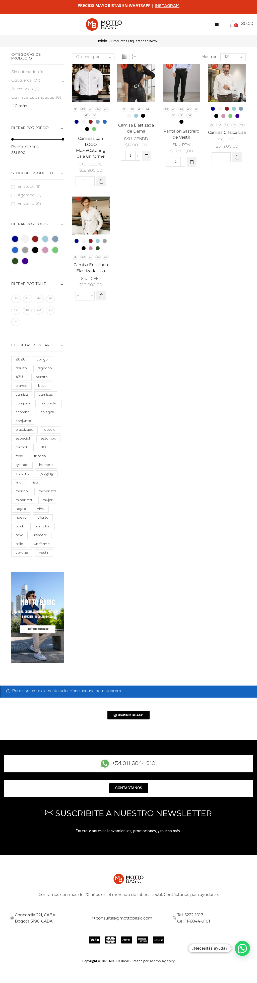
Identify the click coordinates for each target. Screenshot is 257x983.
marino (22, 491)
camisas (46, 395)
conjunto (23, 421)
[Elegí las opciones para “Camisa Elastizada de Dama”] (146, 156)
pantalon (42, 526)
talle (19, 544)
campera (23, 403)
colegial (47, 412)
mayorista (47, 491)
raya (19, 535)
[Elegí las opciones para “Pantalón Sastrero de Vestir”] (192, 162)
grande (22, 465)
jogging (46, 474)
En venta (29, 204)
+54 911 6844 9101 (134, 763)
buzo (42, 386)
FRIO (42, 447)
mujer (48, 500)
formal (21, 447)
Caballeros (21, 81)
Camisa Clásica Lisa (227, 132)
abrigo (42, 359)
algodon (45, 368)
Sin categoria (23, 72)
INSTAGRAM (167, 6)
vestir (44, 553)
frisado (40, 456)
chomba (23, 412)
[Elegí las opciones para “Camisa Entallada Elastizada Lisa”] (101, 295)
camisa (22, 395)
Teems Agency (162, 961)
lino (19, 482)
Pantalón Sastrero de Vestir (181, 134)
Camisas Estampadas (32, 98)
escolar (50, 430)
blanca (21, 386)
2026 (21, 359)
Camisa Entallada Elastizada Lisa (91, 267)
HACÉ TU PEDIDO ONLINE (38, 629)
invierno (23, 474)
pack (20, 526)
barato (42, 377)
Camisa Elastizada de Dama (136, 128)
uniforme (42, 544)
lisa (35, 482)
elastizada (24, 430)
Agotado (29, 196)
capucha (49, 403)
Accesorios (22, 89)
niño (40, 509)
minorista (24, 500)
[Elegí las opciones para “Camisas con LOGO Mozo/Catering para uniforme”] (101, 181)
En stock (29, 187)
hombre (46, 465)
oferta (42, 518)
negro (21, 509)
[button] (217, 24)
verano (22, 553)
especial (23, 439)
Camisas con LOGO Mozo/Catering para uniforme (90, 147)
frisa (19, 456)
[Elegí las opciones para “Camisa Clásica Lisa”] (237, 157)
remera (40, 535)
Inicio (102, 40)
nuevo (21, 518)
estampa (48, 439)
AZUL (20, 377)
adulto (21, 368)
